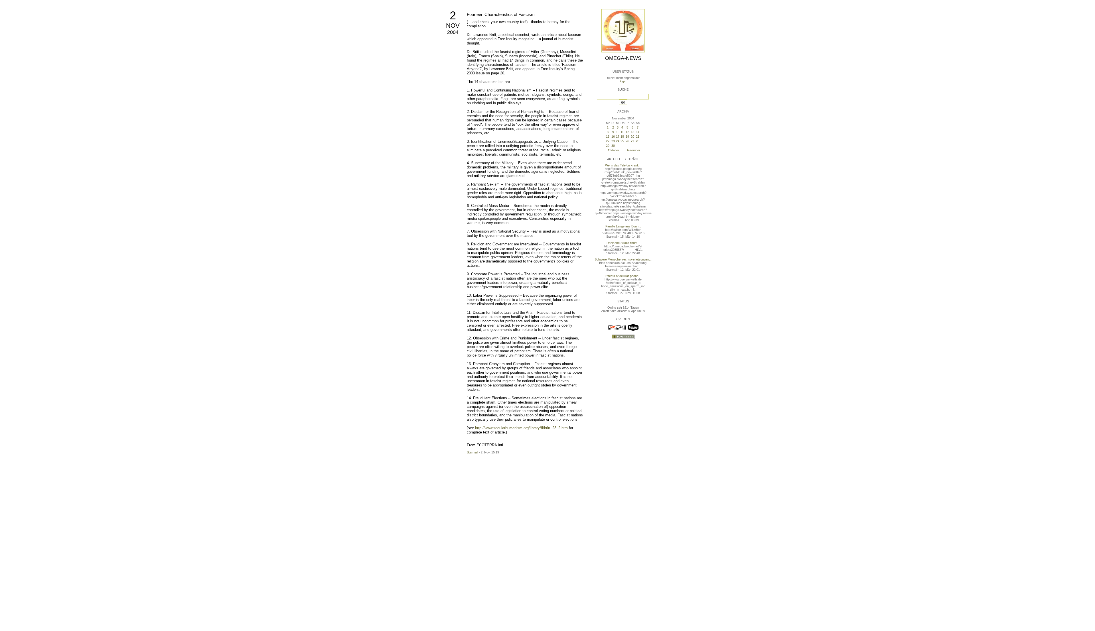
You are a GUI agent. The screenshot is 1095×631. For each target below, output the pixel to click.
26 (627, 141)
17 (617, 136)
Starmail (472, 452)
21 (637, 136)
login (623, 81)
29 (607, 145)
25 (622, 141)
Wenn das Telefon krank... (623, 165)
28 (637, 141)
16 (613, 136)
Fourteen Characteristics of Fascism (501, 14)
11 (622, 132)
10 (617, 132)
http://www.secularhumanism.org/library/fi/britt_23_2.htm (521, 428)
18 (622, 136)
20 (632, 136)
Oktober (613, 150)
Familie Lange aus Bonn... (623, 226)
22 (607, 141)
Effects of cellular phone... (623, 276)
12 (627, 132)
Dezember (633, 150)
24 (617, 141)
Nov (453, 25)
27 (632, 141)
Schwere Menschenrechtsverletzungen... (623, 259)
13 (632, 132)
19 (627, 136)
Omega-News (623, 58)
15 (607, 136)
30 (613, 145)
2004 (453, 32)
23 (613, 141)
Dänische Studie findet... (623, 243)
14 (637, 132)
